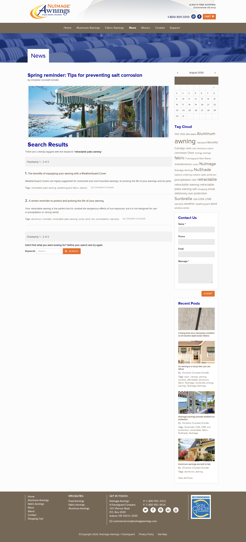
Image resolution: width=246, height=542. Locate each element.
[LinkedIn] (169, 510)
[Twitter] (146, 510)
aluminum (36, 219)
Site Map (162, 534)
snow (81, 219)
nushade (46, 219)
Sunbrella (183, 198)
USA (195, 199)
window (178, 208)
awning (185, 141)
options (83, 188)
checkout (201, 148)
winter (186, 208)
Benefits (212, 142)
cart (194, 148)
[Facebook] (199, 16)
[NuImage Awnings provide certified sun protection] (196, 402)
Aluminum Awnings (88, 28)
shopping (202, 189)
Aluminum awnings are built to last (194, 464)
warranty (114, 219)
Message (183, 261)
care (188, 148)
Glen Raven (205, 158)
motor (196, 164)
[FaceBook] (153, 510)
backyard (202, 142)
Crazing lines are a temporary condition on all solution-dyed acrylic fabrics (196, 334)
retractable (207, 179)
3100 (182, 134)
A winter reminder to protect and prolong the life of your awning (66, 201)
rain (93, 219)
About (145, 28)
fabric (75, 188)
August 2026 (196, 72)
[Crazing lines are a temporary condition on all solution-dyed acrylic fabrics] (196, 318)
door (186, 377)
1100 (177, 134)
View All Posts (185, 478)
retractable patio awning (43, 188)
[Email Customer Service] (193, 16)
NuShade (202, 169)
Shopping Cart (35, 519)
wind (87, 219)
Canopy (180, 148)
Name (181, 224)
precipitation (102, 219)
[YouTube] (176, 510)
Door (191, 153)
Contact (160, 28)
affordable (191, 134)
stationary (181, 193)
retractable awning (187, 184)
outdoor (196, 175)
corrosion (181, 153)
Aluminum (206, 133)
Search (73, 251)
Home (67, 28)
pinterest (211, 175)
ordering (187, 175)
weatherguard (64, 188)
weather (189, 204)
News (132, 28)
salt (194, 189)
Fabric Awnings (114, 28)
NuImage (207, 163)
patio (203, 175)
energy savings (203, 153)
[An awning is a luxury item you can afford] (196, 352)
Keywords (30, 251)
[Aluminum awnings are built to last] (196, 449)
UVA (201, 199)
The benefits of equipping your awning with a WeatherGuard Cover (67, 173)
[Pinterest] (161, 510)
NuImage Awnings (184, 170)
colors (210, 148)
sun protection (197, 193)
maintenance (183, 164)
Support (175, 28)
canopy (194, 377)
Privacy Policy (146, 534)
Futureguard (192, 158)
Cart (208, 16)
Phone (181, 236)
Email (181, 249)
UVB (208, 199)
